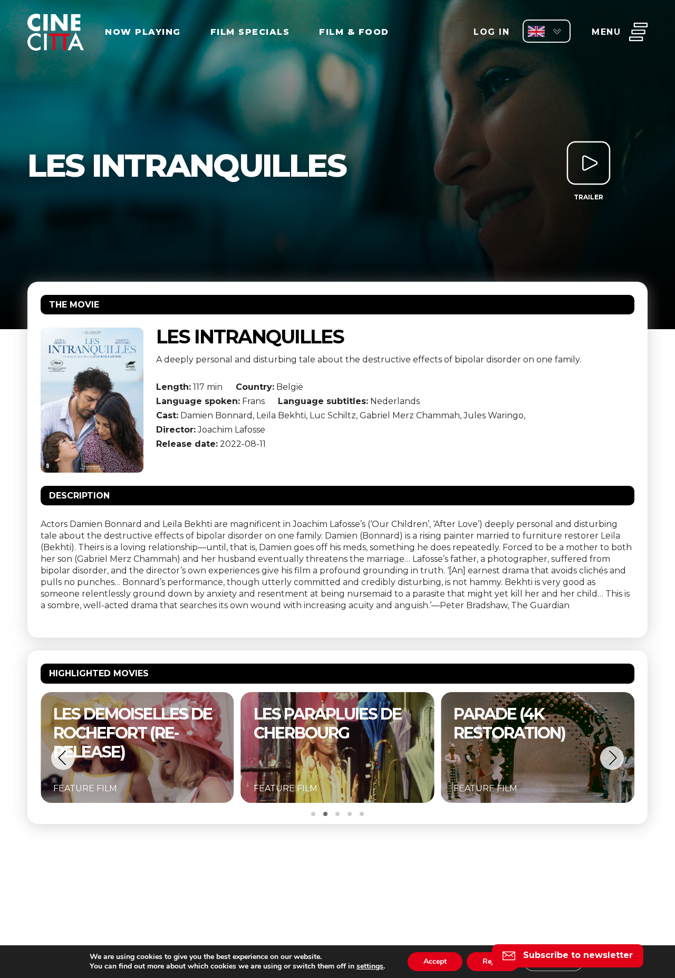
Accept (435, 961)
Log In (491, 32)
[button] (63, 758)
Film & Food (354, 32)
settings (369, 966)
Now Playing (143, 32)
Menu (606, 32)
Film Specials (250, 32)
